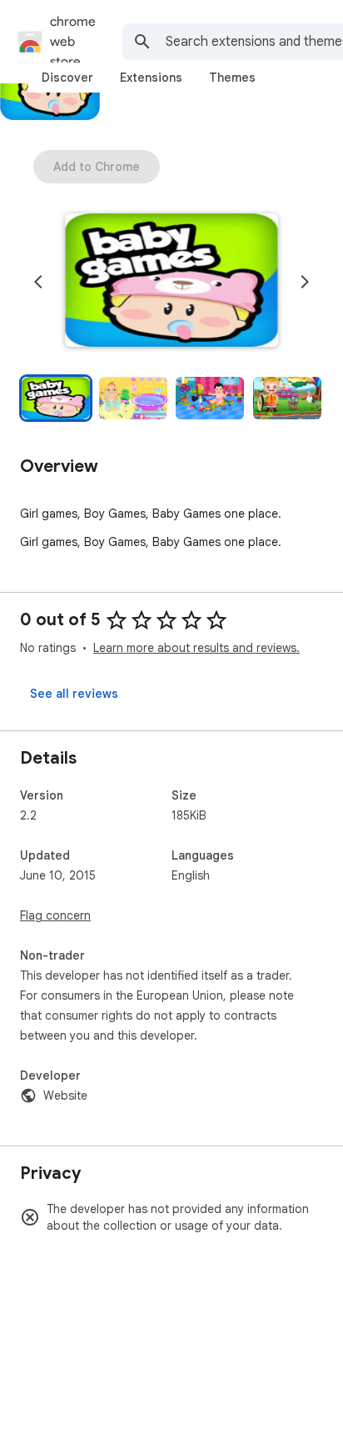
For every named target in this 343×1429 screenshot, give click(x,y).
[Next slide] (304, 281)
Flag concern (55, 915)
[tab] (67, 78)
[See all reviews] (74, 694)
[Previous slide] (38, 281)
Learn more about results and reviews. (196, 647)
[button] (171, 282)
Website (65, 1095)
